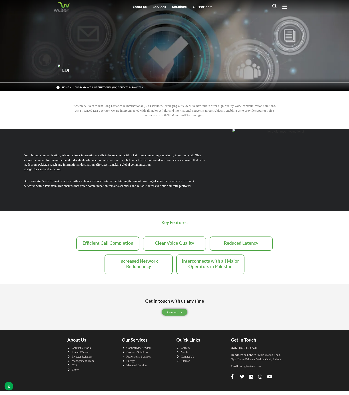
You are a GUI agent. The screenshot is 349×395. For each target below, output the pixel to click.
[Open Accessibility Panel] (9, 386)
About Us (140, 7)
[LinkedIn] (253, 376)
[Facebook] (235, 376)
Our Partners (202, 7)
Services (159, 7)
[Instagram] (262, 376)
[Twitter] (244, 376)
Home (65, 87)
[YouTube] (271, 376)
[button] (274, 7)
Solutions (179, 7)
